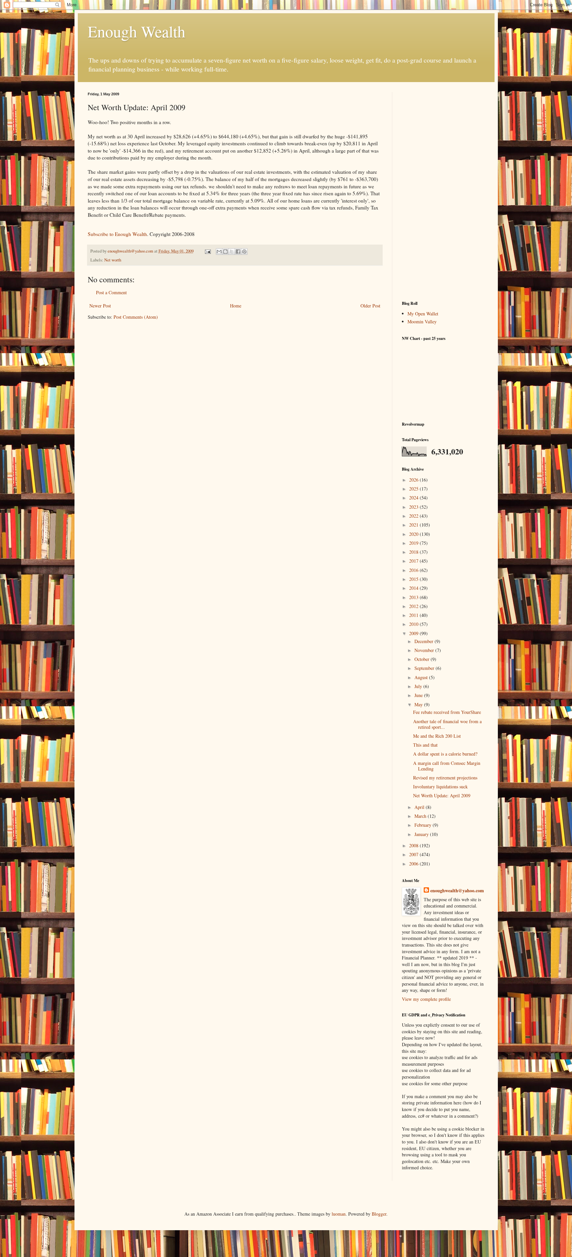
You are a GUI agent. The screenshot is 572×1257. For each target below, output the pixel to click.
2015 (414, 579)
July (418, 686)
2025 (414, 489)
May (419, 704)
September (425, 668)
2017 (414, 561)
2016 (414, 570)
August (421, 677)
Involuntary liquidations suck (440, 786)
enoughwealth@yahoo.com (457, 890)
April (420, 807)
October (422, 659)
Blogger (379, 1214)
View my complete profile (426, 999)
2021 (414, 525)
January (422, 834)
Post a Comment (111, 292)
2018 (414, 552)
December (424, 641)
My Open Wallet (422, 313)
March (421, 816)
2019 (414, 543)
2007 (414, 854)
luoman (339, 1214)
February (423, 825)
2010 (414, 624)
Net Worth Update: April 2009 (441, 795)
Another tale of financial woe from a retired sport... (447, 724)
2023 (414, 507)
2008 (414, 845)
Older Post (370, 306)
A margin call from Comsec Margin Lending (446, 766)
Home (235, 306)
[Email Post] (207, 251)
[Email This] (219, 251)
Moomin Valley (422, 321)
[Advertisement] (443, 191)
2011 (414, 615)
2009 (414, 633)
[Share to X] (231, 251)
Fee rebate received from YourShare (447, 712)
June (419, 695)
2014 (414, 588)
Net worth (112, 260)
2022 (414, 516)
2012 (414, 606)
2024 (414, 497)
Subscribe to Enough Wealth (117, 234)
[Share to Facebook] (238, 251)
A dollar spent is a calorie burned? (445, 754)
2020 (414, 534)
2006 (414, 864)
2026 (414, 480)
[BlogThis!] (225, 251)
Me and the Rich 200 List (437, 736)
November (424, 650)
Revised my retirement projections (445, 777)
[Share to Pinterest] (244, 251)
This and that (425, 745)
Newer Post (100, 306)
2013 (414, 597)
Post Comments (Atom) (136, 317)
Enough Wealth (136, 31)
